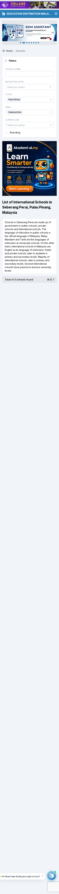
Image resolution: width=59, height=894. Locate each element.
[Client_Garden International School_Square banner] (29, 168)
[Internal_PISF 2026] (29, 32)
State (8, 94)
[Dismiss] (42, 875)
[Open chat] (51, 875)
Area (8, 107)
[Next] (53, 32)
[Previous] (6, 32)
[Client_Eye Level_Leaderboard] (29, 5)
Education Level (14, 82)
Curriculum (12, 120)
